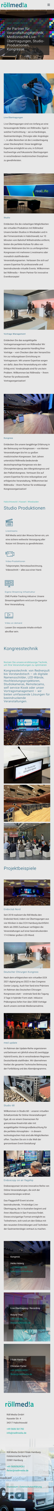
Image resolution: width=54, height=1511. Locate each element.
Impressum (12, 1487)
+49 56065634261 (16, 1466)
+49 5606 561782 (15, 1429)
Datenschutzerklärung (31, 1487)
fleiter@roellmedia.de (17, 1470)
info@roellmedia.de (16, 1433)
